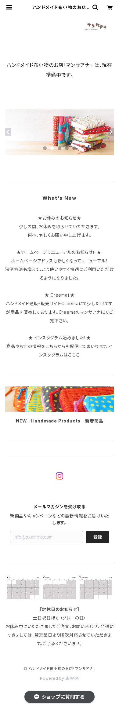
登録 (97, 536)
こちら (74, 354)
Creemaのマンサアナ (80, 312)
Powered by (53, 678)
